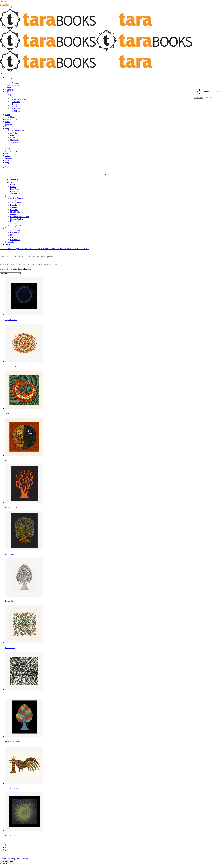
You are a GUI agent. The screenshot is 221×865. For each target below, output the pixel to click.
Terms (17, 859)
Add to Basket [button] (113, 301)
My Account (4, 5)
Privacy (11, 859)
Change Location (7, 861)
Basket (198, 98)
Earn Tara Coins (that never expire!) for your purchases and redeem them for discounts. (44, 249)
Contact (3, 859)
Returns (25, 859)
